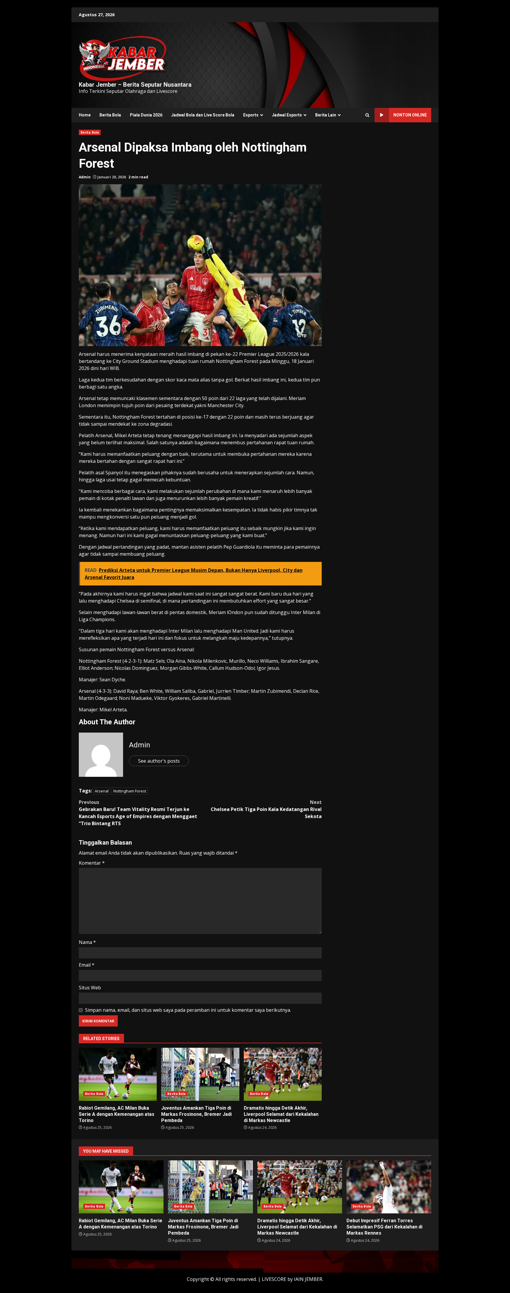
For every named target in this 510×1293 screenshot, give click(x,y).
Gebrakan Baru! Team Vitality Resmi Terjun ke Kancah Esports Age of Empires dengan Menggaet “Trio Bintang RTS (138, 813)
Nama (87, 942)
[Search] (367, 115)
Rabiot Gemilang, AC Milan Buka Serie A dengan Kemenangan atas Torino (118, 1074)
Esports (251, 115)
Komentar (92, 863)
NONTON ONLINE (410, 115)
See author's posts (159, 761)
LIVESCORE (274, 1279)
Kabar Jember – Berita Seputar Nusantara (135, 84)
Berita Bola (110, 115)
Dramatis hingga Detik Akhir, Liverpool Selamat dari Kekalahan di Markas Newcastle (283, 1074)
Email (86, 965)
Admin (85, 177)
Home (85, 115)
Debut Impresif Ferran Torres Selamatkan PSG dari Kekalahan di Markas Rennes (388, 1186)
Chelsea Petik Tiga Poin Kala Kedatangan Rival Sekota (266, 809)
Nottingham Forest (129, 791)
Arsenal (102, 791)
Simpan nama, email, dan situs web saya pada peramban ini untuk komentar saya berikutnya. (188, 1010)
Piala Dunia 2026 (146, 115)
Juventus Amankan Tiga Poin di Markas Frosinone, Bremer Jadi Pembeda (200, 1074)
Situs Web (90, 987)
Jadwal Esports (287, 115)
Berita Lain (325, 115)
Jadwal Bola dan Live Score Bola (202, 115)
